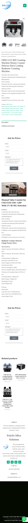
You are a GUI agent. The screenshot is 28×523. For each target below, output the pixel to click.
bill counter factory (14, 108)
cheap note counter (14, 110)
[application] (14, 189)
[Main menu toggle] (24, 5)
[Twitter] (12, 462)
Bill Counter (8, 52)
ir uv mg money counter (16, 112)
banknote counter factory (11, 106)
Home (3, 52)
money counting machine (16, 114)
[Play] (3, 195)
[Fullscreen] (24, 195)
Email (7, 150)
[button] (23, 18)
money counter (5, 114)
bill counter (20, 106)
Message (7, 157)
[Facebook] (8, 462)
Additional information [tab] (8, 126)
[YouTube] (19, 462)
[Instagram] (15, 462)
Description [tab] (5, 122)
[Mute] (22, 195)
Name (6, 143)
